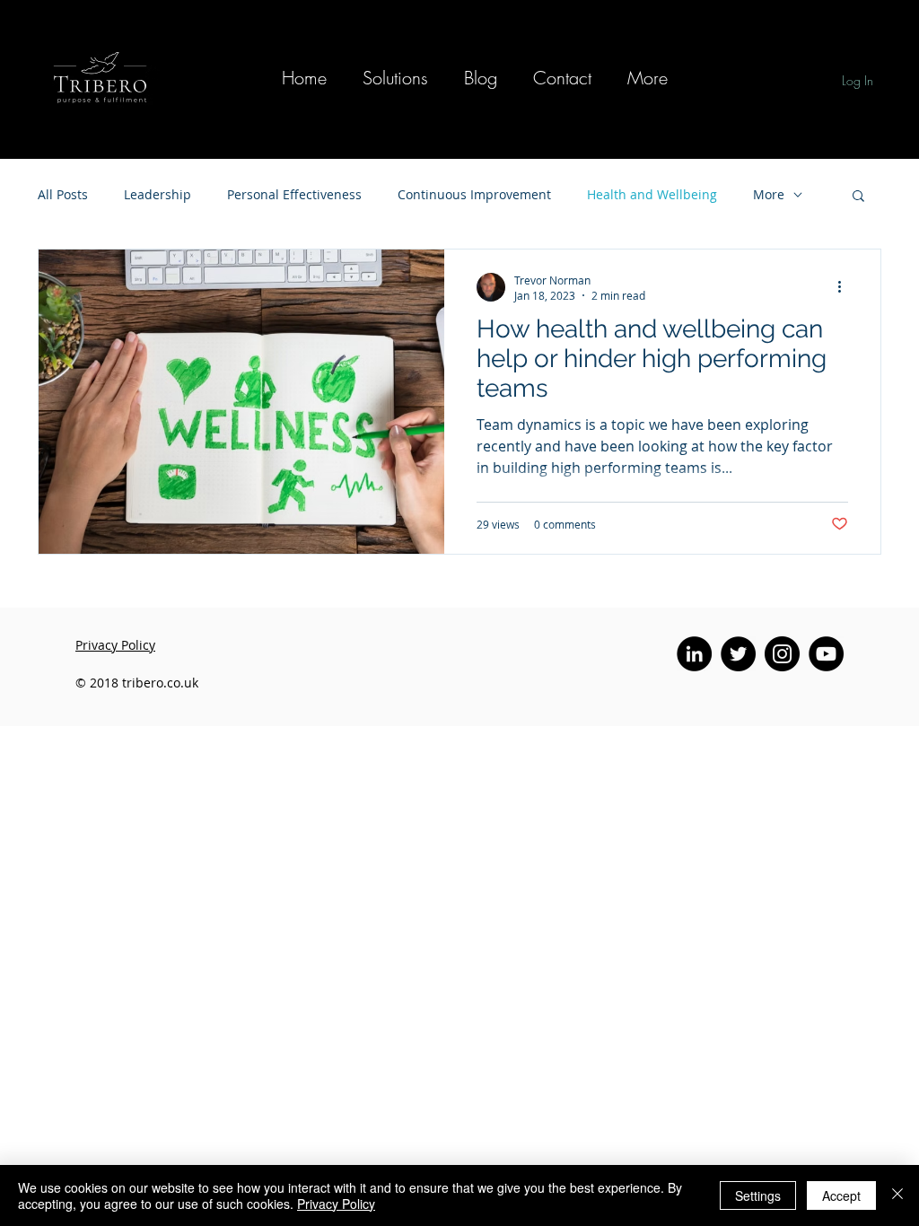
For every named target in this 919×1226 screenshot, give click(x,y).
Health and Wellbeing (652, 194)
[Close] (897, 1195)
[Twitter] (738, 653)
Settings (758, 1195)
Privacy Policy (336, 1204)
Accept (841, 1195)
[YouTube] (826, 653)
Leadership (157, 194)
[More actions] (845, 287)
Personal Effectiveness (294, 194)
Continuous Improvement (474, 194)
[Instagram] (782, 653)
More (768, 194)
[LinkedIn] (694, 653)
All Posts (63, 194)
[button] (395, 77)
